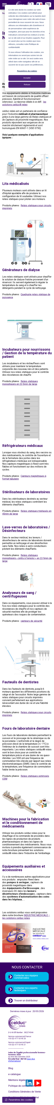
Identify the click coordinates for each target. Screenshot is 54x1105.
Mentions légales (15, 1080)
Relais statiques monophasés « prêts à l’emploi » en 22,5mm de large (27, 558)
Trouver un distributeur (26, 1000)
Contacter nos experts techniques (26, 989)
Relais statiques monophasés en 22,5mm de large (20, 383)
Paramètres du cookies (27, 71)
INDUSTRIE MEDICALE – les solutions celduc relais (26, 917)
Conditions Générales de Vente (15, 1091)
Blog (10, 1068)
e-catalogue (14, 1074)
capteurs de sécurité (31, 621)
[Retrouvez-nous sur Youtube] (37, 1083)
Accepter (27, 78)
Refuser (27, 85)
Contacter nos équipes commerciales (26, 976)
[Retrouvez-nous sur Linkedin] (29, 1083)
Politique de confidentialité (15, 1085)
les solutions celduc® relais (24, 103)
